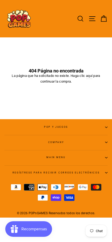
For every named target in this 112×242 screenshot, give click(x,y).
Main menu (55, 157)
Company (56, 142)
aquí (89, 76)
